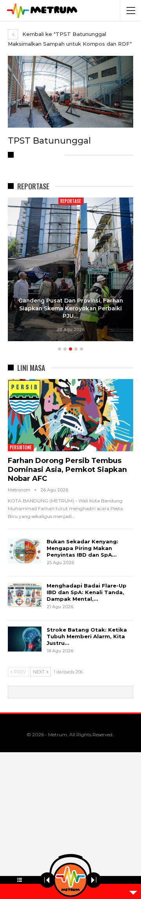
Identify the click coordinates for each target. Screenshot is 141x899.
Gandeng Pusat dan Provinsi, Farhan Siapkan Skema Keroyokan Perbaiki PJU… (70, 308)
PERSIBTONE (21, 447)
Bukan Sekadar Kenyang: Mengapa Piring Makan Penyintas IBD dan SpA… (82, 548)
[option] (70, 271)
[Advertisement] (70, 825)
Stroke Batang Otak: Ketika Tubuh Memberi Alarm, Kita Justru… (87, 636)
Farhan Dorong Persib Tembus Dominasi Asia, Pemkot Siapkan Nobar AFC (67, 469)
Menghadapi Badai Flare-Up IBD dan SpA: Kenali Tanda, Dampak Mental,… (87, 592)
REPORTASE (70, 201)
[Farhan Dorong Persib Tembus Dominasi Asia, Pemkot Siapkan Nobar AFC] (70, 415)
